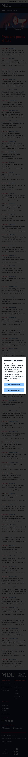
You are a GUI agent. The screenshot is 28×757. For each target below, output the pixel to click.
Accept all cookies (14, 390)
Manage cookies (14, 384)
